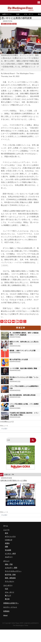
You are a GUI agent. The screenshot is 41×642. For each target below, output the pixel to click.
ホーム (5, 525)
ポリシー (6, 561)
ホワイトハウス (10, 536)
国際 (6, 546)
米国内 (7, 543)
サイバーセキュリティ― (13, 571)
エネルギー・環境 (11, 568)
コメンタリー (7, 585)
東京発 (7, 599)
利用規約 (6, 611)
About (5, 615)
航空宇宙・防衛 (10, 574)
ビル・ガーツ (28, 14)
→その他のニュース (7, 421)
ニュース (6, 530)
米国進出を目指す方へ (11, 603)
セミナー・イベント (10, 607)
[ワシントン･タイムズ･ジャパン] (20, 8)
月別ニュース (4, 425)
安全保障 (8, 550)
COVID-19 (8, 540)
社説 (17, 14)
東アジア (8, 595)
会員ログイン (7, 14)
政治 (6, 533)
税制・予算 (9, 564)
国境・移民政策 (6, 23)
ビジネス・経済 (10, 553)
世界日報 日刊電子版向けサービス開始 (13, 480)
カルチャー (9, 557)
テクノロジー (9, 581)
